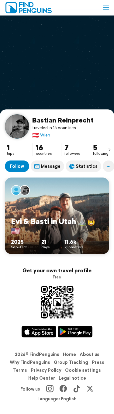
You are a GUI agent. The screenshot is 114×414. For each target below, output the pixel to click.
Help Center (41, 378)
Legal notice (72, 378)
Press (98, 362)
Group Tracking (71, 362)
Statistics (87, 166)
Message (50, 166)
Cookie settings (83, 370)
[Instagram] (50, 389)
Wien (41, 135)
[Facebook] (63, 389)
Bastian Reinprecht (63, 120)
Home (69, 354)
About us (89, 354)
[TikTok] (76, 389)
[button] (106, 7)
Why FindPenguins (30, 362)
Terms (20, 370)
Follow (17, 166)
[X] (90, 389)
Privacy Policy (46, 370)
